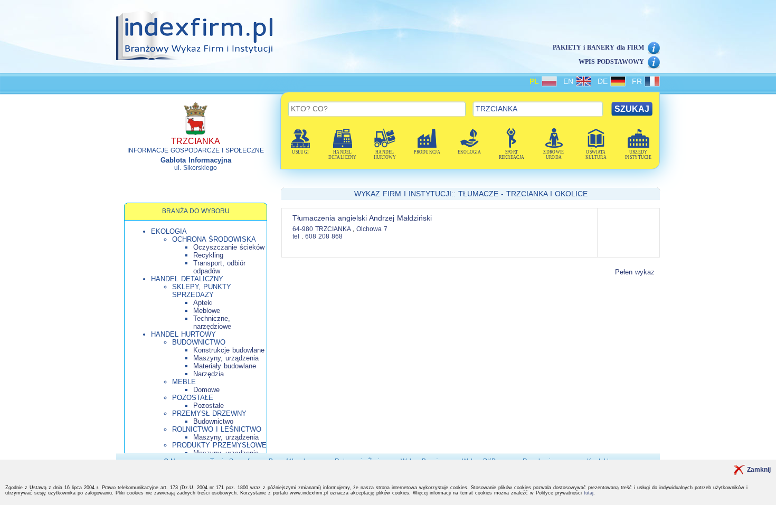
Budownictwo (213, 421)
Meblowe (206, 311)
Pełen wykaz (635, 272)
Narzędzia (208, 374)
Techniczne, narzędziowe (212, 322)
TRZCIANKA (334, 229)
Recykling (208, 255)
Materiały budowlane (224, 366)
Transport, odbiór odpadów (219, 267)
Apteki (203, 303)
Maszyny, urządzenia (226, 358)
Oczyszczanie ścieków (228, 247)
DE (604, 81)
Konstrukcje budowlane (228, 350)
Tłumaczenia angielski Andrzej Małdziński (362, 218)
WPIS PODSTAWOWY (611, 61)
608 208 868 (324, 236)
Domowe (206, 390)
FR (638, 81)
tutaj (588, 493)
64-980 (302, 229)
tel (295, 236)
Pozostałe (208, 405)
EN (569, 81)
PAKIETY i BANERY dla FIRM (598, 47)
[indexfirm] (194, 35)
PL (535, 81)
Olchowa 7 (371, 229)
